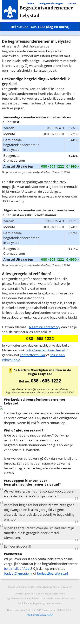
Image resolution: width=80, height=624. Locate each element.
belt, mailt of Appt (17, 568)
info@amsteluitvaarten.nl (45, 350)
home (30, 3)
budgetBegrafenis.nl (52, 573)
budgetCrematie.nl (18, 573)
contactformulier (32, 355)
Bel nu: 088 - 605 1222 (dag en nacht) (40, 26)
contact (72, 3)
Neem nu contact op (44, 327)
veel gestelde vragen (51, 3)
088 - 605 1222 (46, 381)
